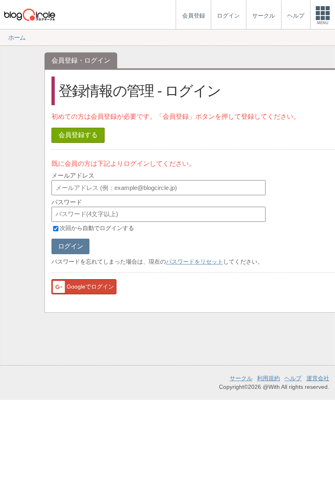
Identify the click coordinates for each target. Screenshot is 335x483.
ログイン (70, 246)
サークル (241, 378)
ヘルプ (293, 378)
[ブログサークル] (29, 14)
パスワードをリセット (194, 261)
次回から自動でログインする (97, 228)
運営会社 (317, 378)
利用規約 (268, 378)
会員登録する (78, 134)
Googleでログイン (90, 286)
